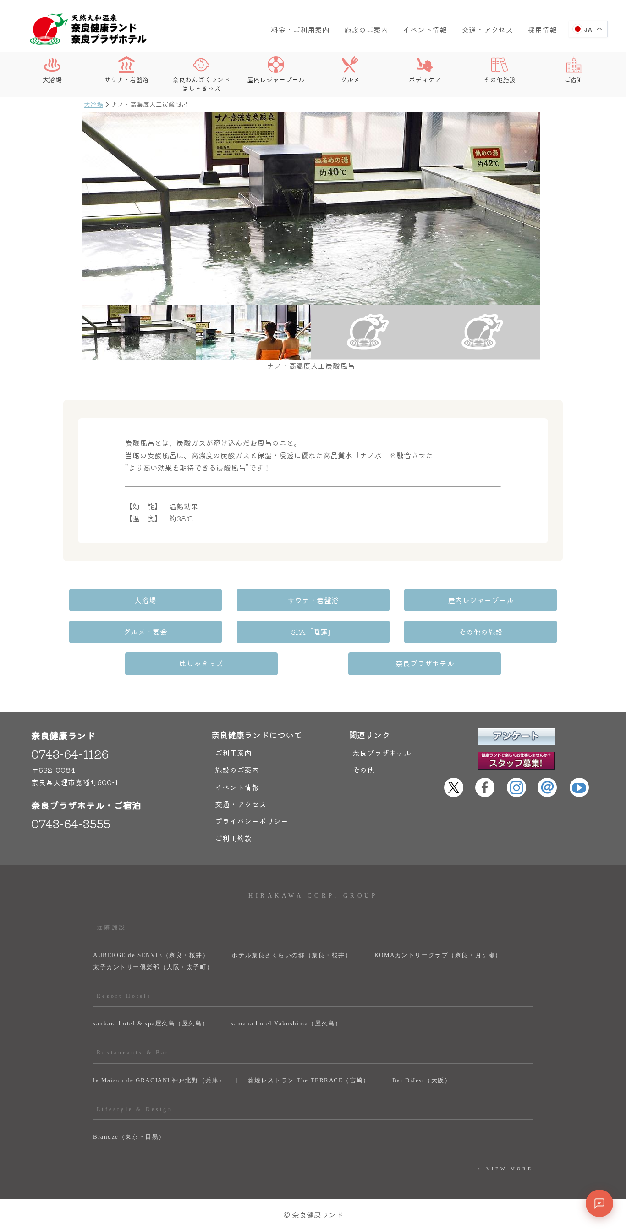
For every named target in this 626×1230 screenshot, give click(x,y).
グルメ (350, 79)
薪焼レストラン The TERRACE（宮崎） (309, 1080)
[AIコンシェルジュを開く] (599, 1203)
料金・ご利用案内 (300, 29)
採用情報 (542, 29)
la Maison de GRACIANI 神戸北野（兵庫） (159, 1080)
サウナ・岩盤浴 (126, 79)
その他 (363, 769)
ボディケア (425, 79)
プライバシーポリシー (251, 820)
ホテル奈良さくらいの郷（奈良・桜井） (291, 955)
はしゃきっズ (201, 663)
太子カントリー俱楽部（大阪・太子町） (153, 967)
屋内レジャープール (276, 79)
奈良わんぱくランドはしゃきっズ (201, 83)
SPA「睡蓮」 (313, 631)
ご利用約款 (233, 837)
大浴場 (52, 79)
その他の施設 (481, 631)
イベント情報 (425, 29)
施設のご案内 (366, 29)
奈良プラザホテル (424, 663)
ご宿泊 (573, 79)
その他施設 (499, 79)
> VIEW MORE (505, 1168)
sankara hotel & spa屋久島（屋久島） (151, 1023)
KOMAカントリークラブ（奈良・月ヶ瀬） (438, 955)
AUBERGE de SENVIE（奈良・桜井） (151, 955)
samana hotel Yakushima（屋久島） (286, 1023)
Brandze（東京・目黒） (129, 1136)
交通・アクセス (487, 29)
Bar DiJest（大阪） (421, 1080)
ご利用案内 (233, 752)
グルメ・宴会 (145, 631)
